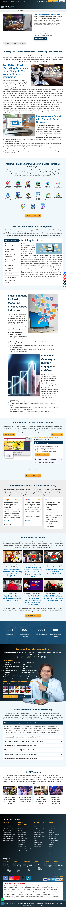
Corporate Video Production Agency (40, 837)
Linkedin (28, 879)
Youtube (17, 879)
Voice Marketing (21, 844)
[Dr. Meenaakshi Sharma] (53, 585)
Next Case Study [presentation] (56, 434)
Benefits (6, 43)
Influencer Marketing (38, 842)
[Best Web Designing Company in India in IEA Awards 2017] (11, 687)
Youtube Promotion (22, 834)
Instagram (11, 879)
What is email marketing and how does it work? (20, 723)
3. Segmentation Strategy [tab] (10, 250)
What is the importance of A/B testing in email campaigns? (24, 741)
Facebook (5, 879)
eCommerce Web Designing (9, 830)
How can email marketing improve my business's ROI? (22, 737)
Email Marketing (21, 840)
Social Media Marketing (23, 832)
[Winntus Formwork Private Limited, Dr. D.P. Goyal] (12, 556)
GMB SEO (20, 830)
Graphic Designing (38, 846)
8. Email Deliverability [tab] (11, 274)
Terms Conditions (53, 850)
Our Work (56, 7)
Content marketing (22, 846)
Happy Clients (21, 43)
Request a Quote (39, 38)
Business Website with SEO (8, 828)
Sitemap (51, 853)
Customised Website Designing (9, 826)
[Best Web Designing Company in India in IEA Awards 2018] (17, 687)
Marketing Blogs (52, 838)
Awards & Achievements (54, 834)
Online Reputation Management (40, 824)
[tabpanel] (41, 258)
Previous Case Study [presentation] (9, 434)
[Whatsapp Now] (2, 899)
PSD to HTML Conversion (8, 836)
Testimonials (51, 832)
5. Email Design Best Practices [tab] (11, 260)
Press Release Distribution (39, 828)
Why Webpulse (52, 828)
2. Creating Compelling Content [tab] (10, 244)
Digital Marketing (26, 7)
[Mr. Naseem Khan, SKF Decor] (33, 585)
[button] (48, 443)
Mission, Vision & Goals (54, 826)
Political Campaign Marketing (24, 848)
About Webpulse (52, 824)
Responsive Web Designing (8, 840)
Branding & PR (35, 7)
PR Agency (36, 826)
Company (49, 7)
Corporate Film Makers (38, 834)
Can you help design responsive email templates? (21, 754)
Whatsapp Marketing (22, 838)
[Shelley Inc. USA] (12, 585)
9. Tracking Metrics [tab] (10, 277)
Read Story (23, 697)
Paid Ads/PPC (21, 836)
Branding (51, 846)
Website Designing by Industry (9, 834)
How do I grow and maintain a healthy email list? (20, 745)
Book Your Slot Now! (9, 697)
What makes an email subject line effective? (19, 750)
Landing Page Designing (8, 838)
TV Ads (35, 840)
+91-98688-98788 (42, 1)
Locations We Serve (53, 848)
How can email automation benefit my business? (20, 758)
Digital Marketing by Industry (24, 850)
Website (18, 7)
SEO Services (21, 828)
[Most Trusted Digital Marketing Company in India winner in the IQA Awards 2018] (28, 687)
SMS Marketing (21, 842)
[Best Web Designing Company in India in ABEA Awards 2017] (5, 687)
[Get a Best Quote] (2, 903)
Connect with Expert (31, 215)
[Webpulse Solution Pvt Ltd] (7, 6)
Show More (7, 520)
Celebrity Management (38, 844)
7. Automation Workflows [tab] (9, 269)
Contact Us (51, 844)
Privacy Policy (52, 851)
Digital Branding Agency (39, 832)
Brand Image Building (38, 830)
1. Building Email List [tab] (10, 240)
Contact (62, 7)
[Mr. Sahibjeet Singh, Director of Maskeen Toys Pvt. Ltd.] (53, 556)
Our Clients (51, 830)
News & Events (52, 836)
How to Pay (51, 842)
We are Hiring (52, 1)
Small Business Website (8, 824)
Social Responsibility (53, 840)
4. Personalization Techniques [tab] (10, 255)
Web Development (7, 832)
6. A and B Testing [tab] (10, 265)
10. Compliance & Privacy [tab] (10, 281)
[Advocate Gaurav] (33, 556)
